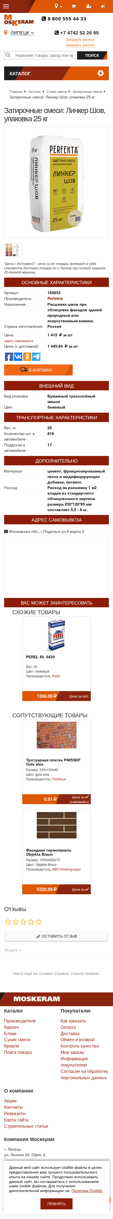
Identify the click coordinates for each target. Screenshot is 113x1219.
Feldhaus (59, 779)
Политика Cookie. (87, 1190)
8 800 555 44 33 (66, 18)
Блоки (10, 1033)
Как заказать (73, 1020)
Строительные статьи (26, 1126)
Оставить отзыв (59, 936)
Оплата (68, 1027)
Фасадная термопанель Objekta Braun (49, 852)
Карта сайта (16, 1119)
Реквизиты (15, 1113)
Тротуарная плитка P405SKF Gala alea (53, 762)
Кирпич (11, 1027)
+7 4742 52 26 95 (79, 32)
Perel (56, 675)
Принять (56, 1204)
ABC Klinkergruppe (66, 869)
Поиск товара (18, 1052)
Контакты (13, 1107)
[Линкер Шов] (56, 182)
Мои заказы (72, 1052)
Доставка (70, 1033)
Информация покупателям (74, 1061)
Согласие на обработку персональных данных (84, 1074)
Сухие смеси (57, 91)
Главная (16, 91)
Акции (10, 1100)
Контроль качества (80, 1046)
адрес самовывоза (18, 340)
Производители (20, 1020)
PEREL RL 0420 (40, 657)
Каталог (35, 91)
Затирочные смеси (87, 91)
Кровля (11, 1046)
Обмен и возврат (78, 1039)
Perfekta (55, 298)
